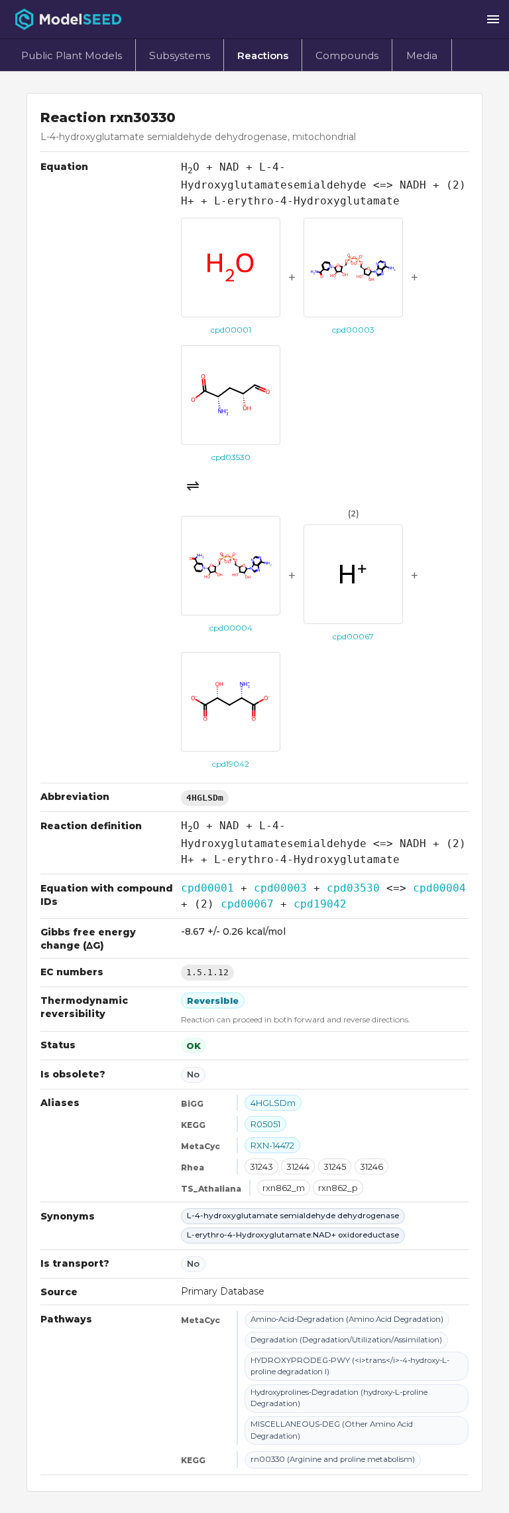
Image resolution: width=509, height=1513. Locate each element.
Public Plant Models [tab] (71, 55)
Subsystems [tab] (179, 55)
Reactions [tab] (262, 55)
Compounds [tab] (346, 55)
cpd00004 (439, 888)
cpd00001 (207, 888)
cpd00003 (280, 888)
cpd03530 (353, 888)
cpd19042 (320, 904)
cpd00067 (247, 904)
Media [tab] (421, 55)
